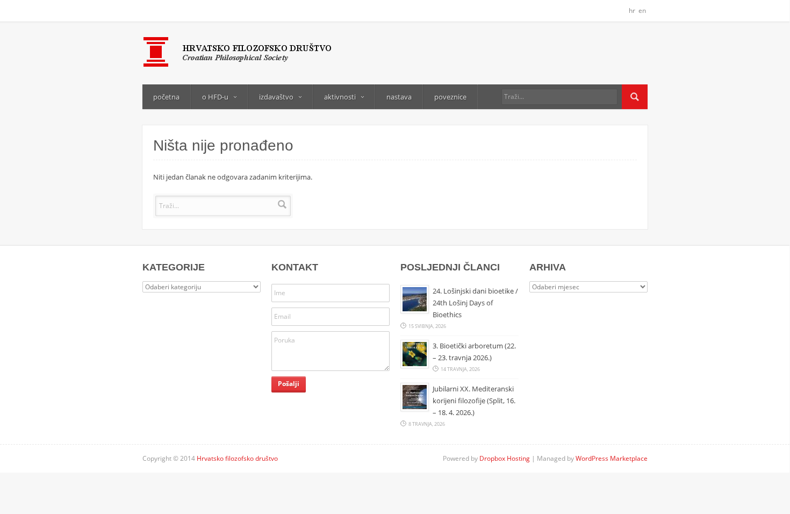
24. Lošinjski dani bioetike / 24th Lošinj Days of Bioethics (475, 302)
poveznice (450, 97)
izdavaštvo (276, 97)
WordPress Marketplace (612, 458)
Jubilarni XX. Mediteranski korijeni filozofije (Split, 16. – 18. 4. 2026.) (474, 400)
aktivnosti (340, 97)
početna (166, 97)
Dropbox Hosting (504, 458)
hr (632, 10)
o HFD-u (215, 97)
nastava (399, 97)
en (642, 10)
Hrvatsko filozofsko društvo (237, 458)
